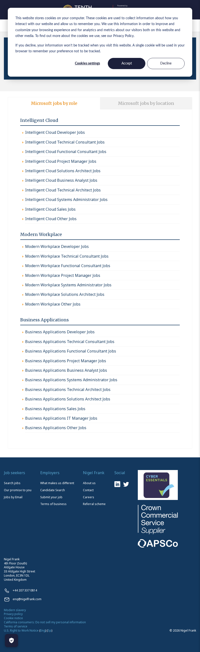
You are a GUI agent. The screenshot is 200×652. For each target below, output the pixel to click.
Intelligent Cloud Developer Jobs (55, 132)
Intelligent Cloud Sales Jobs (50, 209)
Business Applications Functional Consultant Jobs (70, 351)
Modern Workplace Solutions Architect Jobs (64, 294)
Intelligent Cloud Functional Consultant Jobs (65, 151)
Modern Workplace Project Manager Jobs (62, 275)
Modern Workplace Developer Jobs (57, 246)
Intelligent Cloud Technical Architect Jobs (63, 190)
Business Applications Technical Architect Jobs (67, 389)
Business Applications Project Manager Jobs (65, 360)
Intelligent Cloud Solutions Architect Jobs (62, 170)
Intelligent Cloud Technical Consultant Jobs (65, 142)
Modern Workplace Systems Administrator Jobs (68, 285)
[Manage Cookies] (11, 640)
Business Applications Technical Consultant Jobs (69, 341)
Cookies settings (87, 63)
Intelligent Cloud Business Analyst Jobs (61, 180)
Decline (165, 63)
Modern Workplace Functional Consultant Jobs (67, 265)
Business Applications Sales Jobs (55, 408)
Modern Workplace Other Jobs (52, 304)
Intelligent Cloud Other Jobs (51, 218)
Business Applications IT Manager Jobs (61, 418)
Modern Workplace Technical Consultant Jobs (67, 256)
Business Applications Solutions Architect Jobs (67, 399)
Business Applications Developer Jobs (60, 332)
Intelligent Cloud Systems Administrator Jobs (66, 199)
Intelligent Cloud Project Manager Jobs (60, 161)
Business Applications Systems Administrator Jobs (71, 379)
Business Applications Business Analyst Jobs (66, 370)
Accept (126, 63)
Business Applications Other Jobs (55, 427)
